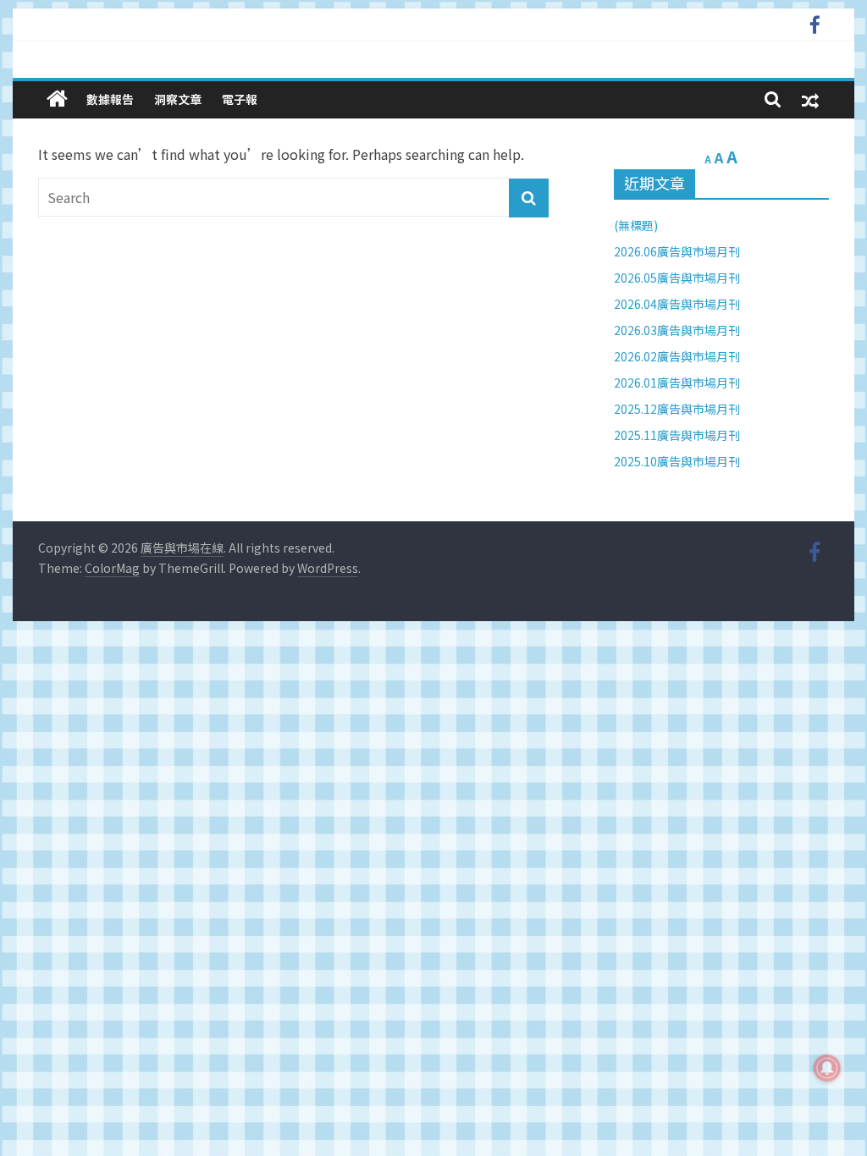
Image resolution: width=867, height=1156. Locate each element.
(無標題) (636, 225)
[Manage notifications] (827, 1068)
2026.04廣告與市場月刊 (677, 303)
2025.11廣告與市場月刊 (677, 435)
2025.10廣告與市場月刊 (677, 461)
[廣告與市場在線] (57, 98)
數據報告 (110, 99)
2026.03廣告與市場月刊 (677, 330)
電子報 (239, 99)
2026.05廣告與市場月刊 (677, 277)
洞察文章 (178, 99)
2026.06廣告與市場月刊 (677, 251)
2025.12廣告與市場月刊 (677, 408)
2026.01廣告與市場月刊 (677, 382)
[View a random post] (810, 99)
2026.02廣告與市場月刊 (677, 356)
